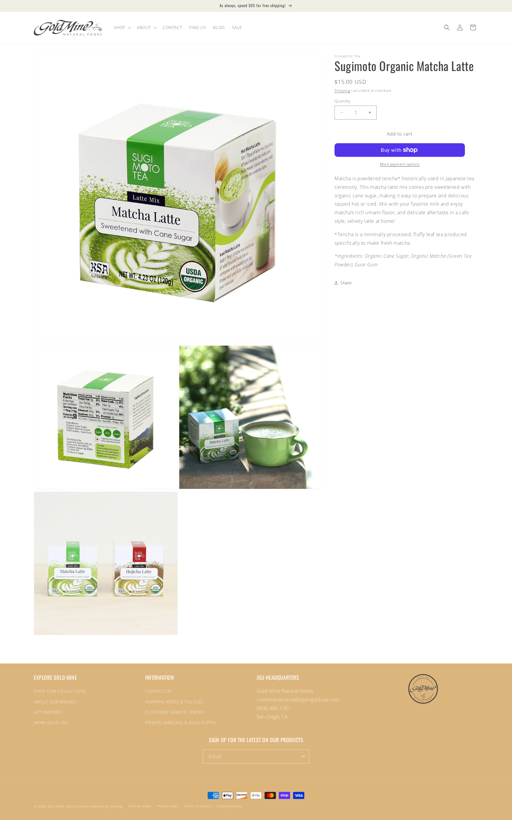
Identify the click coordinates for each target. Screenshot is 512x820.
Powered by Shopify (106, 806)
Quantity (342, 100)
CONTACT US (158, 691)
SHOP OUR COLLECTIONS (60, 691)
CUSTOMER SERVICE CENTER (174, 712)
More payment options (400, 164)
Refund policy (140, 806)
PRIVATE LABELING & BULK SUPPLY (180, 722)
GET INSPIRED (48, 712)
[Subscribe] (302, 756)
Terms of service (197, 806)
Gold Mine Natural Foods (68, 806)
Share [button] (346, 283)
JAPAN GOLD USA (51, 722)
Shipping (342, 90)
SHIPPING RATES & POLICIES (174, 702)
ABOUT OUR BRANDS (55, 702)
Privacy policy (168, 806)
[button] (121, 27)
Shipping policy (229, 806)
